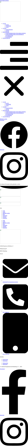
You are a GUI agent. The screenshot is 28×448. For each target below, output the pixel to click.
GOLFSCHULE (6, 38)
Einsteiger (5, 218)
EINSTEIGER (6, 32)
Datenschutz (5, 359)
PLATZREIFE (8, 37)
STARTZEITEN (9, 29)
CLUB (4, 23)
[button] (14, 70)
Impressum (5, 360)
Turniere (4, 216)
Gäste (4, 212)
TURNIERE (8, 26)
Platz (4, 214)
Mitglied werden (6, 213)
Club (4, 210)
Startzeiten (5, 215)
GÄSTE (4, 28)
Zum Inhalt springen (4, 0)
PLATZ (7, 24)
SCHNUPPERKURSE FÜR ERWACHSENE (15, 33)
